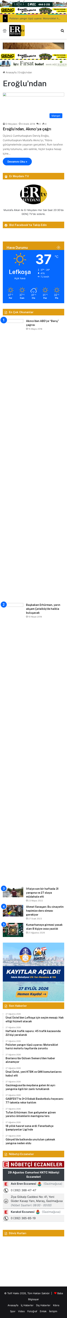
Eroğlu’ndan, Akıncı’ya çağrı (27, 129)
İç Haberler (27, 1305)
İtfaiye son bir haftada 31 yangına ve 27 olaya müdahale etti (42, 892)
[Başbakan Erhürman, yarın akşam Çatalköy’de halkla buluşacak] (13, 743)
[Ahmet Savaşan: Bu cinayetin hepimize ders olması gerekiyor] (13, 911)
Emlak (43, 1311)
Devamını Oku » (17, 161)
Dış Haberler (43, 1305)
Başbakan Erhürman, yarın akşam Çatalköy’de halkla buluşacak (43, 608)
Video (21, 1311)
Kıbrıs (56, 1305)
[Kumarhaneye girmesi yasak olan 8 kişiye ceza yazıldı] (13, 930)
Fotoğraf (32, 1311)
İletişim (53, 1311)
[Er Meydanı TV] (17, 30)
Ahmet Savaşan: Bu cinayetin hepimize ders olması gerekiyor (45, 910)
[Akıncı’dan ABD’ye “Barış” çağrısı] (13, 459)
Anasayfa (10, 72)
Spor (12, 1311)
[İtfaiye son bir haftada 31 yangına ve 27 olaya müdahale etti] (13, 892)
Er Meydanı (11, 123)
